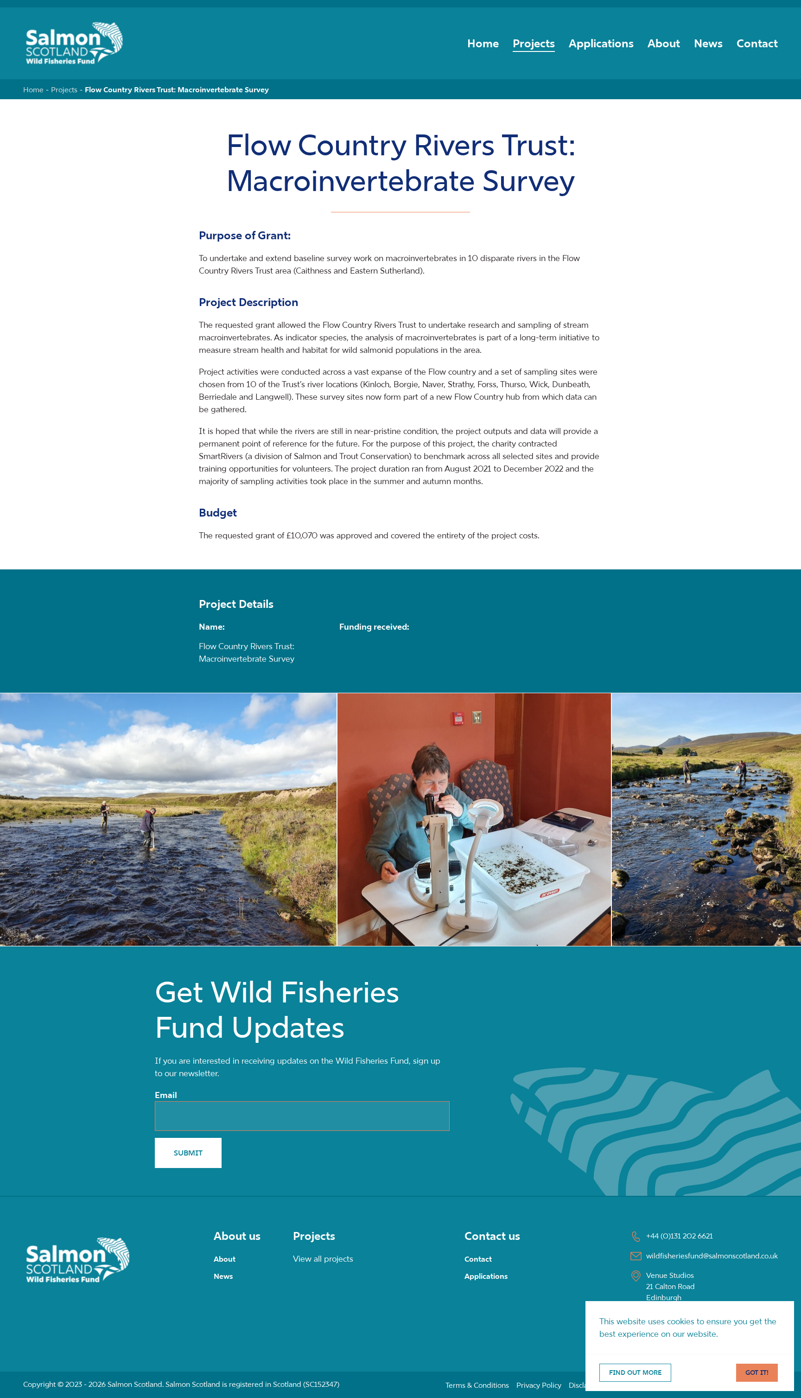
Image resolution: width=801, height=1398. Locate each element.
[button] (474, 819)
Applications (601, 43)
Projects (534, 43)
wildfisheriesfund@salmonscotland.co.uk (712, 1255)
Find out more (635, 1372)
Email (166, 1095)
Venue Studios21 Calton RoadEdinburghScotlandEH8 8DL (670, 1297)
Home (483, 43)
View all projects (323, 1258)
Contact (757, 43)
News (708, 43)
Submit (188, 1152)
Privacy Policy (538, 1385)
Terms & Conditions (477, 1385)
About (664, 43)
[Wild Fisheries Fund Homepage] (78, 1259)
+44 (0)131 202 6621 (679, 1235)
